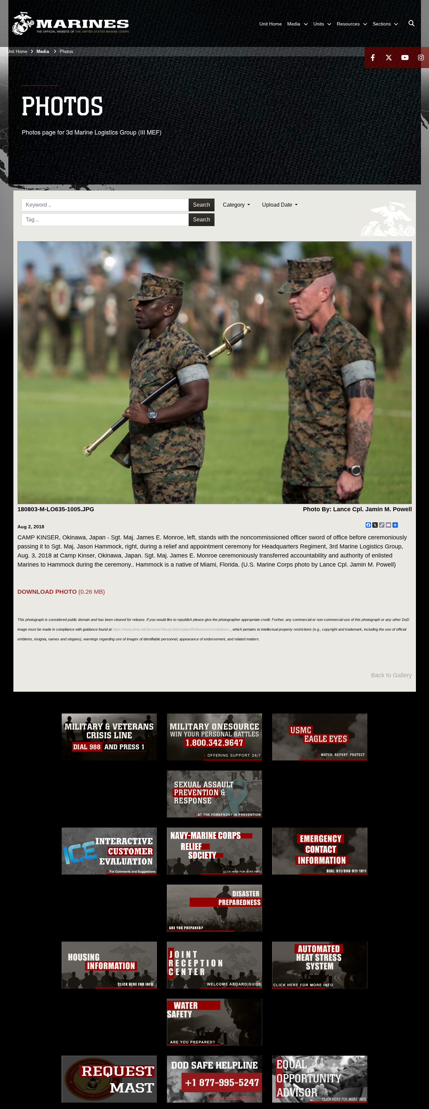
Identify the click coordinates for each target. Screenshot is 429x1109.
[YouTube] (405, 57)
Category (234, 205)
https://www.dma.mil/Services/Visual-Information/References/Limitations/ (171, 629)
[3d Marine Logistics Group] (70, 23)
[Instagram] (421, 57)
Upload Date (278, 205)
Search (201, 205)
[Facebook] (373, 57)
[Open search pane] (411, 23)
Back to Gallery (391, 675)
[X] (389, 57)
